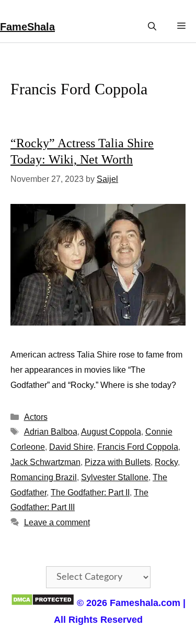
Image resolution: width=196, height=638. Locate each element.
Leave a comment (57, 522)
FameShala (27, 27)
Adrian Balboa (50, 431)
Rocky (166, 462)
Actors (36, 417)
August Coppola (111, 431)
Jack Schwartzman (45, 462)
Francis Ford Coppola (137, 446)
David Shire (71, 446)
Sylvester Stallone (114, 477)
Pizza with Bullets (118, 462)
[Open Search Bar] (152, 26)
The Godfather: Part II (90, 492)
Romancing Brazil (43, 477)
